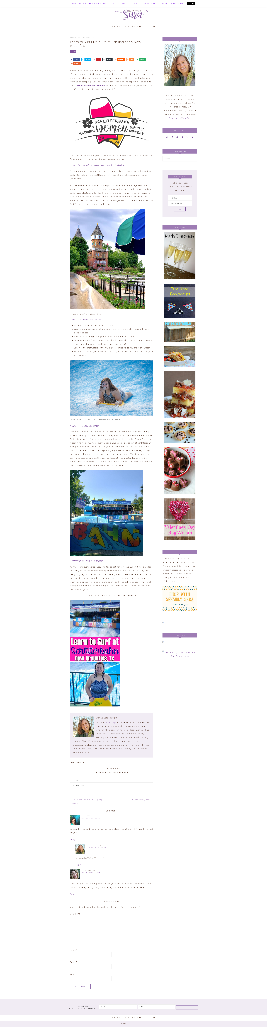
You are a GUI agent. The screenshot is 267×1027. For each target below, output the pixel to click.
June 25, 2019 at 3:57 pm (91, 872)
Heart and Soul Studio (145, 1023)
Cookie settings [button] (177, 3)
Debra (84, 815)
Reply (73, 839)
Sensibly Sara (133, 14)
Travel (73, 51)
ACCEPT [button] (191, 3)
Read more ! (180, 118)
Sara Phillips (110, 722)
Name (73, 950)
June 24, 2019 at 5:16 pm (91, 818)
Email (73, 962)
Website (74, 974)
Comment (75, 914)
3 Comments (89, 38)
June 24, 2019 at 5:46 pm (96, 847)
